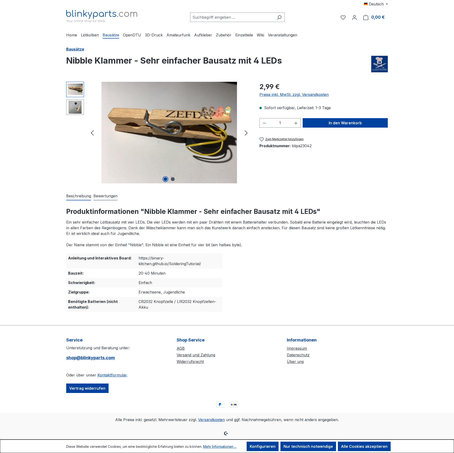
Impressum (297, 348)
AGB (181, 348)
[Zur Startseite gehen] (101, 16)
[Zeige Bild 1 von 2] (165, 179)
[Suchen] (279, 17)
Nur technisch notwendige (308, 446)
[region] (158, 132)
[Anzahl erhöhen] (296, 123)
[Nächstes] (246, 132)
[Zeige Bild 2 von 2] (173, 179)
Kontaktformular (112, 375)
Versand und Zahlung (196, 355)
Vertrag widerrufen (87, 388)
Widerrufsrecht (190, 361)
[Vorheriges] (92, 132)
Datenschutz (298, 355)
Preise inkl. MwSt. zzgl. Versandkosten (294, 94)
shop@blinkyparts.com (90, 357)
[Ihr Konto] (354, 17)
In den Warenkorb (345, 123)
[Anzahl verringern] (264, 123)
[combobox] (232, 17)
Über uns (295, 361)
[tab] (78, 196)
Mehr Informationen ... (219, 446)
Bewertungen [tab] (105, 196)
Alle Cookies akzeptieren (364, 446)
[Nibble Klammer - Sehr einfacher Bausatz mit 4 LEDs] (169, 132)
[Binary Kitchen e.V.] (379, 64)
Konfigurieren (262, 446)
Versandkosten (211, 419)
